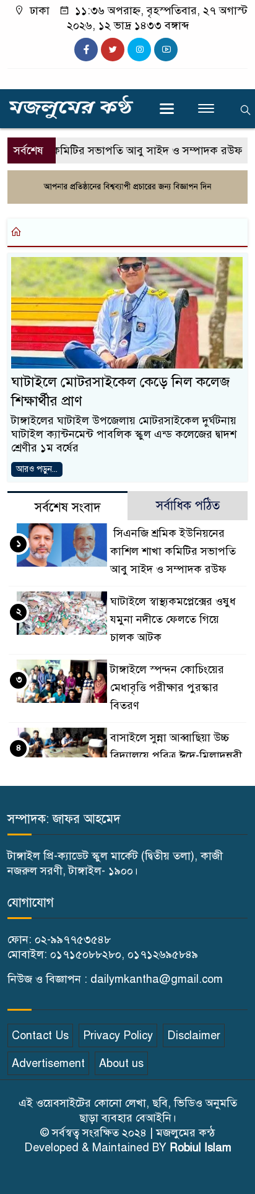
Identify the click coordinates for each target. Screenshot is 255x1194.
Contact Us (40, 1035)
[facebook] (86, 49)
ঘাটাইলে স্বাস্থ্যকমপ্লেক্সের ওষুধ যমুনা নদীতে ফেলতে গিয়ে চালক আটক (173, 619)
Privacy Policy (118, 1035)
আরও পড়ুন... (37, 469)
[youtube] (166, 49)
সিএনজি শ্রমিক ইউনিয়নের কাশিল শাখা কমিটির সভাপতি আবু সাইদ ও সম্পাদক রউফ (173, 551)
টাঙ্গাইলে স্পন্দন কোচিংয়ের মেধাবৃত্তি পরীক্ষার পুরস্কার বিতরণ (167, 687)
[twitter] (112, 49)
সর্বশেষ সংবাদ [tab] (68, 507)
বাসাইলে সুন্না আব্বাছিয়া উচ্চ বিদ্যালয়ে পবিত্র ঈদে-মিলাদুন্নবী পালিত (176, 755)
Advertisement (48, 1063)
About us (121, 1063)
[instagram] (139, 49)
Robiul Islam (200, 1147)
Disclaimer (193, 1035)
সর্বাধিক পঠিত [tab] (188, 505)
